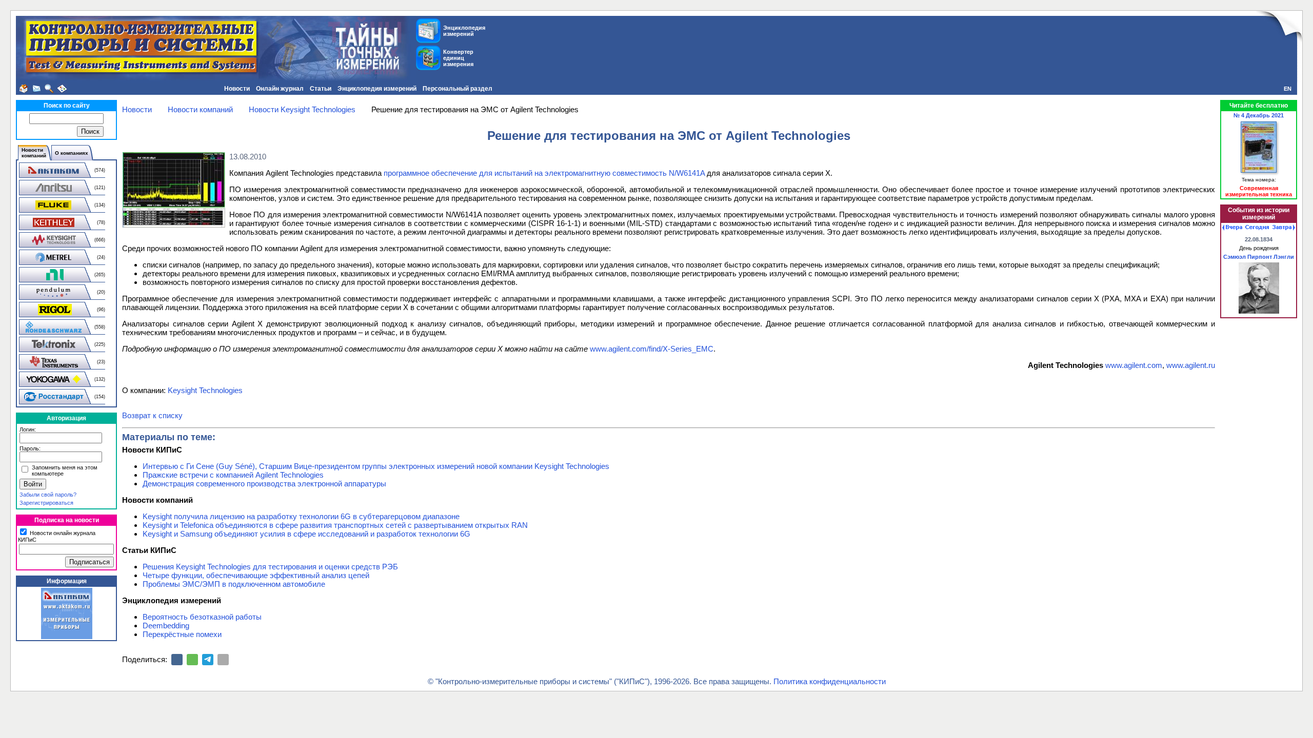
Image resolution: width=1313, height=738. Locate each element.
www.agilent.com (1133, 365)
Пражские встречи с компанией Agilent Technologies (233, 474)
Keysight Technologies (205, 390)
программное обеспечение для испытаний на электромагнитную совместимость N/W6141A (544, 173)
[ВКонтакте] (177, 659)
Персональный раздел (457, 88)
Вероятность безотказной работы (202, 616)
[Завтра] (1283, 227)
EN (1287, 89)
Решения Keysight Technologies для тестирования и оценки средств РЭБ (270, 566)
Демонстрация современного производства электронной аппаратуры (264, 483)
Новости (237, 88)
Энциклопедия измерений (376, 88)
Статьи (320, 88)
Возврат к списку (152, 415)
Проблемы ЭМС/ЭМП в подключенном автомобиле (234, 584)
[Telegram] (207, 659)
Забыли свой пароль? (47, 494)
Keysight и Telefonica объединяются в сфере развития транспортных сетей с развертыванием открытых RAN (335, 525)
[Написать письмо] (36, 89)
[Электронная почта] (223, 659)
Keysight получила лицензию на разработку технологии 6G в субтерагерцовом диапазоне (301, 516)
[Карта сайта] (62, 89)
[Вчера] (1232, 227)
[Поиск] (49, 89)
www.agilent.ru (1190, 365)
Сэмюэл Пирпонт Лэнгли (1258, 257)
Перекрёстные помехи (182, 634)
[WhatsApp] (192, 659)
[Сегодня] (1257, 227)
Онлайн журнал (280, 88)
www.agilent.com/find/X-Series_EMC (651, 348)
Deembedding (166, 625)
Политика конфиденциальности (829, 681)
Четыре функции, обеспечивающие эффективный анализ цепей (256, 575)
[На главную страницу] (23, 89)
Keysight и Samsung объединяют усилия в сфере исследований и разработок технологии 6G (306, 533)
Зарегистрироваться (46, 503)
